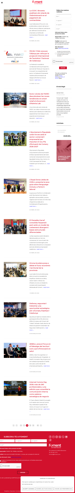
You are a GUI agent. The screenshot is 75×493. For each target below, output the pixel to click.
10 (21, 425)
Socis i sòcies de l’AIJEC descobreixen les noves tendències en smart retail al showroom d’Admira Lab (39, 98)
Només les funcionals (44, 489)
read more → (38, 80)
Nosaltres (6, 491)
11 (24, 425)
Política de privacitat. (63, 48)
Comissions (19, 491)
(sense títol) (60, 93)
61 (38, 425)
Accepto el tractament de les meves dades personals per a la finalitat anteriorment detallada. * (21, 461)
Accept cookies (28, 489)
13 (30, 425)
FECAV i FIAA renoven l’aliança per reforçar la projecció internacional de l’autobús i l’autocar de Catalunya (39, 56)
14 (33, 425)
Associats (12, 491)
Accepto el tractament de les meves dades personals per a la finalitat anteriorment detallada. (64, 54)
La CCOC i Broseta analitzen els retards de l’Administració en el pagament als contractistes (39, 15)
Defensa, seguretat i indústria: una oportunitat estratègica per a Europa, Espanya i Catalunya (39, 308)
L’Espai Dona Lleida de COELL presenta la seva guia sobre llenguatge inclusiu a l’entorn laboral (39, 184)
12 (27, 425)
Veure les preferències (63, 489)
